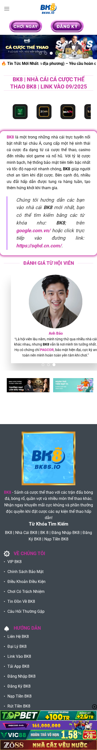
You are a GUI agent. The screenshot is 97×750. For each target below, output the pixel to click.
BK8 (10, 137)
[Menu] (7, 8)
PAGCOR (40, 350)
